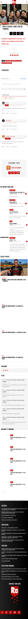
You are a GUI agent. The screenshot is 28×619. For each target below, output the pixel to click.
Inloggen (23, 78)
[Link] (18, 89)
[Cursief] (5, 89)
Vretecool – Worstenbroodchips (10, 527)
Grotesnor (8, 120)
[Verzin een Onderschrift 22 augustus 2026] (14, 294)
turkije (10, 63)
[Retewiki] (19, 612)
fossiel (12, 60)
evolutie (7, 60)
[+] (22, 89)
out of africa (4, 63)
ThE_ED (11, 213)
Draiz (7, 103)
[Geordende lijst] (10, 89)
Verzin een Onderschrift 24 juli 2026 (18, 449)
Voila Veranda (13, 223)
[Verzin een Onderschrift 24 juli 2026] (5, 449)
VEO (3, 304)
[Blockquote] (14, 89)
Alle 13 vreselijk (13, 212)
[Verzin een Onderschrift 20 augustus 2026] (14, 345)
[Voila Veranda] (4, 224)
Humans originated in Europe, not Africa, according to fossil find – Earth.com (13, 41)
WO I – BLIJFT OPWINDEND (7, 517)
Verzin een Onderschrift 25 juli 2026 (18, 438)
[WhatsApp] (21, 33)
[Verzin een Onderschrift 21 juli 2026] (5, 484)
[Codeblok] (16, 89)
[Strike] (9, 89)
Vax (3, 400)
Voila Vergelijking (6, 561)
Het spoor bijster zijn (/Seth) (9, 515)
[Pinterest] (18, 33)
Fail (11, 221)
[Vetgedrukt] (3, 89)
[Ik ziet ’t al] (4, 240)
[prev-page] (2, 492)
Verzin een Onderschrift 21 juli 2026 (17, 485)
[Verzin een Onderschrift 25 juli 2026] (5, 437)
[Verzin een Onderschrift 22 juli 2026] (5, 472)
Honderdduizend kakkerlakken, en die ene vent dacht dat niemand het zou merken (14, 509)
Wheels (4, 278)
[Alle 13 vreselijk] (4, 212)
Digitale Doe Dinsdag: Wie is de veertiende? (12, 579)
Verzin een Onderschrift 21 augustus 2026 (14, 332)
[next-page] (5, 492)
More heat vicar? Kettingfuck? (9, 574)
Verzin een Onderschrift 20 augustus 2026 (12, 358)
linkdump (5, 23)
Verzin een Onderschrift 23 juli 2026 (18, 461)
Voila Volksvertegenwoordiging (9, 558)
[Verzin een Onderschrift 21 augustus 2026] (14, 320)
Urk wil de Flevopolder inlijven (9, 520)
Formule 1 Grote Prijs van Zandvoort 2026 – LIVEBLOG (14, 280)
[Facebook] (11, 33)
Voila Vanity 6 (13, 202)
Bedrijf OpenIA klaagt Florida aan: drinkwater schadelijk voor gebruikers (13, 513)
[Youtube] (18, 172)
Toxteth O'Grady (10, 136)
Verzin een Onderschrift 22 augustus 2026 (12, 306)
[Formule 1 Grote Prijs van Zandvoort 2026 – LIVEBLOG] (14, 267)
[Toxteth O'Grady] (9, 168)
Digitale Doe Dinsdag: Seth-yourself (10, 576)
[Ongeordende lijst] (12, 89)
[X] (14, 33)
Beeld (11, 209)
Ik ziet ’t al (12, 240)
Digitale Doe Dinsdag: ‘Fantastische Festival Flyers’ (14, 568)
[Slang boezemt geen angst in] (4, 192)
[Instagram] (12, 172)
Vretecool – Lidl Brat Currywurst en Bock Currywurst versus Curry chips (12, 537)
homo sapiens (18, 60)
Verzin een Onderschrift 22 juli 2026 (18, 473)
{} (19, 89)
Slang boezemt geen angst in (16, 192)
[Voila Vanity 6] (4, 202)
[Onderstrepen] (7, 89)
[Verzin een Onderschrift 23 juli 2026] (5, 460)
